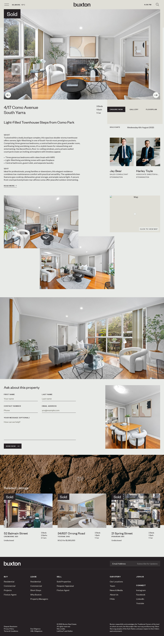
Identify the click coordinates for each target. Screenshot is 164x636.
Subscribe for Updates (147, 563)
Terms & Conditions (11, 631)
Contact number (12, 406)
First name (9, 394)
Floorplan (151, 109)
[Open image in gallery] (77, 262)
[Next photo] (156, 95)
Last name (47, 394)
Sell (59, 576)
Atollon (70, 631)
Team (112, 585)
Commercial (9, 585)
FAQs (112, 598)
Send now (11, 446)
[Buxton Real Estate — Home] (82, 5)
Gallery (134, 109)
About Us (114, 594)
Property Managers (39, 598)
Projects (8, 590)
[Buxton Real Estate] (16, 563)
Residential (9, 581)
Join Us (140, 576)
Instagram (141, 590)
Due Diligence (35, 629)
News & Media (116, 590)
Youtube (140, 603)
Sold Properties (64, 581)
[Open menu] (6, 4)
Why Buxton (36, 594)
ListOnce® (60, 631)
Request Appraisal (65, 585)
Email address (49, 406)
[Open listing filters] (157, 4)
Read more (9, 186)
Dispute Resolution (10, 626)
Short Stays (35, 590)
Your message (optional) (17, 417)
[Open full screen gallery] (82, 54)
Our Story (115, 576)
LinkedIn (140, 598)
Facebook (140, 594)
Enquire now (116, 109)
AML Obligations (36, 631)
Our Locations (116, 581)
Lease (33, 576)
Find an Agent (10, 594)
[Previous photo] (8, 95)
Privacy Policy (9, 629)
